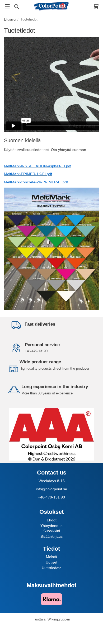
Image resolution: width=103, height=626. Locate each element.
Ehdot (52, 520)
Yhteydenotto (51, 526)
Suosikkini (51, 531)
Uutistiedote (52, 568)
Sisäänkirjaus (51, 536)
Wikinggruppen (59, 619)
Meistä (51, 557)
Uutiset (51, 562)
